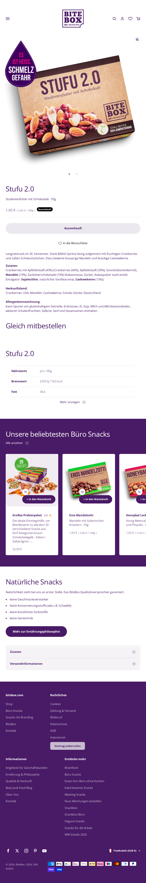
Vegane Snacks (75, 821)
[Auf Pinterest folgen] (35, 850)
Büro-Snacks (14, 711)
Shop (9, 704)
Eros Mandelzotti (81, 515)
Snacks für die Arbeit (78, 828)
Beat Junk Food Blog (19, 788)
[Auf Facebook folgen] (8, 850)
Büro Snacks (73, 774)
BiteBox (11, 724)
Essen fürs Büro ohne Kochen (84, 781)
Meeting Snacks (75, 795)
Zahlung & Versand (63, 711)
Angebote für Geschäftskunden (27, 768)
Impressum (58, 737)
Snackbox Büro (75, 814)
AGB (53, 731)
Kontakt (11, 731)
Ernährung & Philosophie (23, 774)
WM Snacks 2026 (76, 834)
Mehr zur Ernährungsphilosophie (36, 631)
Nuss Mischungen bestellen (83, 801)
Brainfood (71, 768)
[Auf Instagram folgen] (26, 850)
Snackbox (71, 808)
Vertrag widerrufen (67, 746)
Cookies (55, 704)
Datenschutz (58, 724)
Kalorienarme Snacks (79, 788)
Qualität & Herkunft (19, 781)
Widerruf (56, 717)
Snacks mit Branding (19, 717)
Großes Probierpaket (27, 515)
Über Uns (12, 795)
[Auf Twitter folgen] (17, 850)
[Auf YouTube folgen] (44, 850)
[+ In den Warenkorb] (25, 492)
